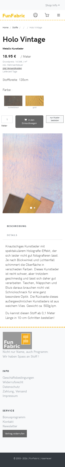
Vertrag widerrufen (15, 433)
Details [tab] (12, 235)
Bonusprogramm (14, 417)
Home (5, 27)
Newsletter (10, 426)
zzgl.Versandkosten (12, 68)
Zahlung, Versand (15, 391)
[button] (31, 207)
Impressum (10, 396)
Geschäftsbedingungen (18, 377)
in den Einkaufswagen (29, 121)
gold (35, 107)
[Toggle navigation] (58, 15)
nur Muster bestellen (54, 119)
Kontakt (8, 421)
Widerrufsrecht (13, 382)
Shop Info (51, 5)
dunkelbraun (13, 107)
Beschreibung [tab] (16, 226)
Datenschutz (11, 387)
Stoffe (15, 27)
